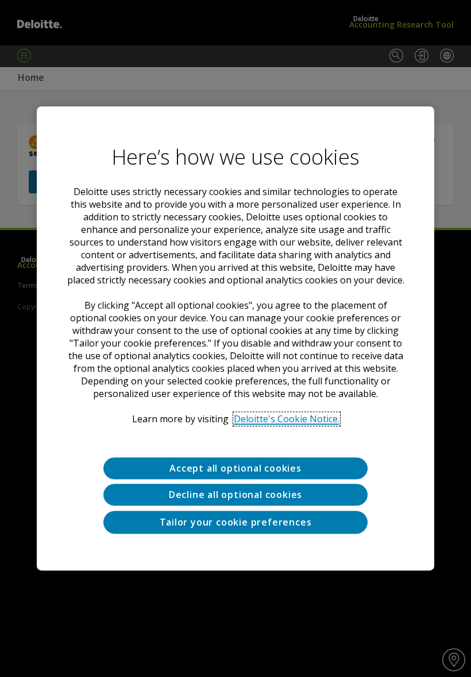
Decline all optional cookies (235, 495)
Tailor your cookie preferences (236, 522)
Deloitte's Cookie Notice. (286, 419)
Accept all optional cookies (235, 468)
